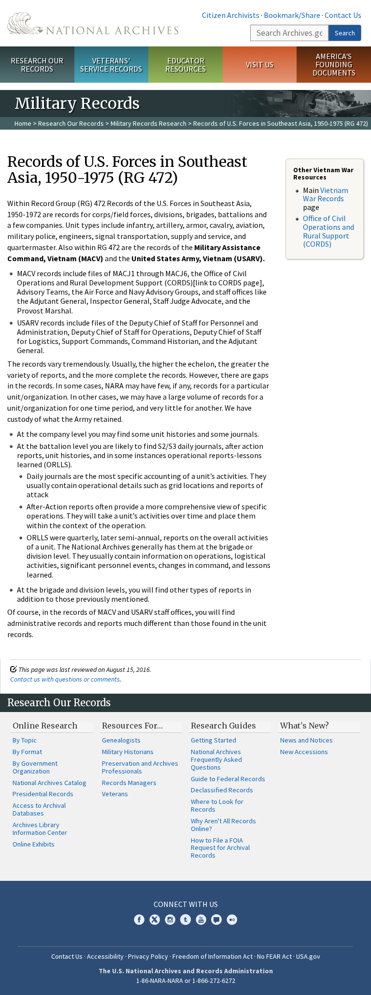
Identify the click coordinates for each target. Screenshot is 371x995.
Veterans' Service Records (111, 65)
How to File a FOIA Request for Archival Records (220, 848)
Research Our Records (37, 65)
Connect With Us (186, 904)
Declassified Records (222, 790)
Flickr (232, 919)
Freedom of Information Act (212, 956)
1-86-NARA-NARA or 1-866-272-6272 (185, 980)
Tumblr (185, 919)
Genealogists (121, 740)
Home (22, 123)
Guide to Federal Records (228, 778)
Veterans (115, 793)
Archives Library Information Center (40, 828)
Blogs (216, 919)
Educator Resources (185, 65)
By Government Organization (35, 767)
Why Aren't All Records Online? (223, 825)
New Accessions (304, 751)
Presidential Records (43, 793)
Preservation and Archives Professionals (140, 767)
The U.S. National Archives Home (92, 23)
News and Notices (306, 740)
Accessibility (105, 956)
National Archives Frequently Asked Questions (216, 759)
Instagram (170, 919)
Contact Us (343, 15)
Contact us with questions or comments (65, 679)
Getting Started (213, 740)
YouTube (201, 919)
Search (345, 33)
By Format (27, 751)
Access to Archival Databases (39, 809)
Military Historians (128, 751)
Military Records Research (148, 123)
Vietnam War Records (325, 194)
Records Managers (129, 782)
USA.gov (308, 956)
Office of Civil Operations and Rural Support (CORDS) (328, 231)
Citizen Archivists (230, 15)
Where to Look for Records (217, 805)
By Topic (25, 740)
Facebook (139, 919)
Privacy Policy (148, 956)
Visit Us (259, 64)
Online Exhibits (34, 844)
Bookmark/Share (292, 15)
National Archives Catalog (49, 782)
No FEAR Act (274, 956)
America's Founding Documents (334, 64)
